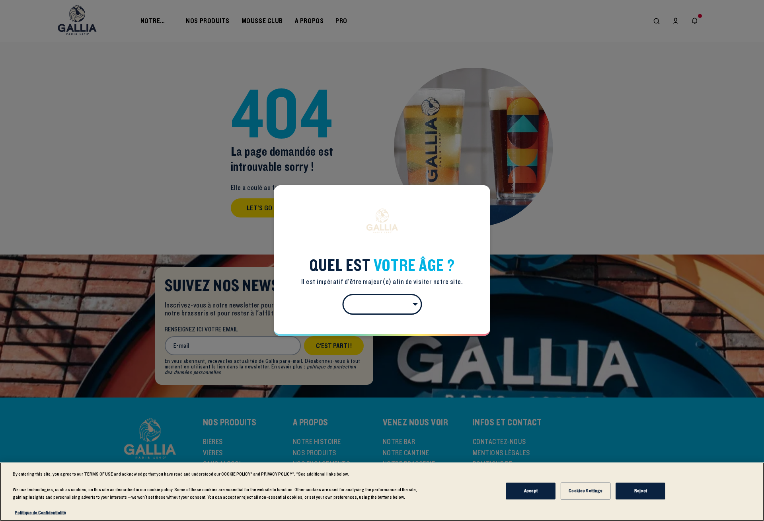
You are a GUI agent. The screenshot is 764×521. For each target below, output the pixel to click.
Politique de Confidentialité (40, 512)
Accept (531, 491)
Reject (640, 491)
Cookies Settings (585, 491)
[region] (382, 491)
